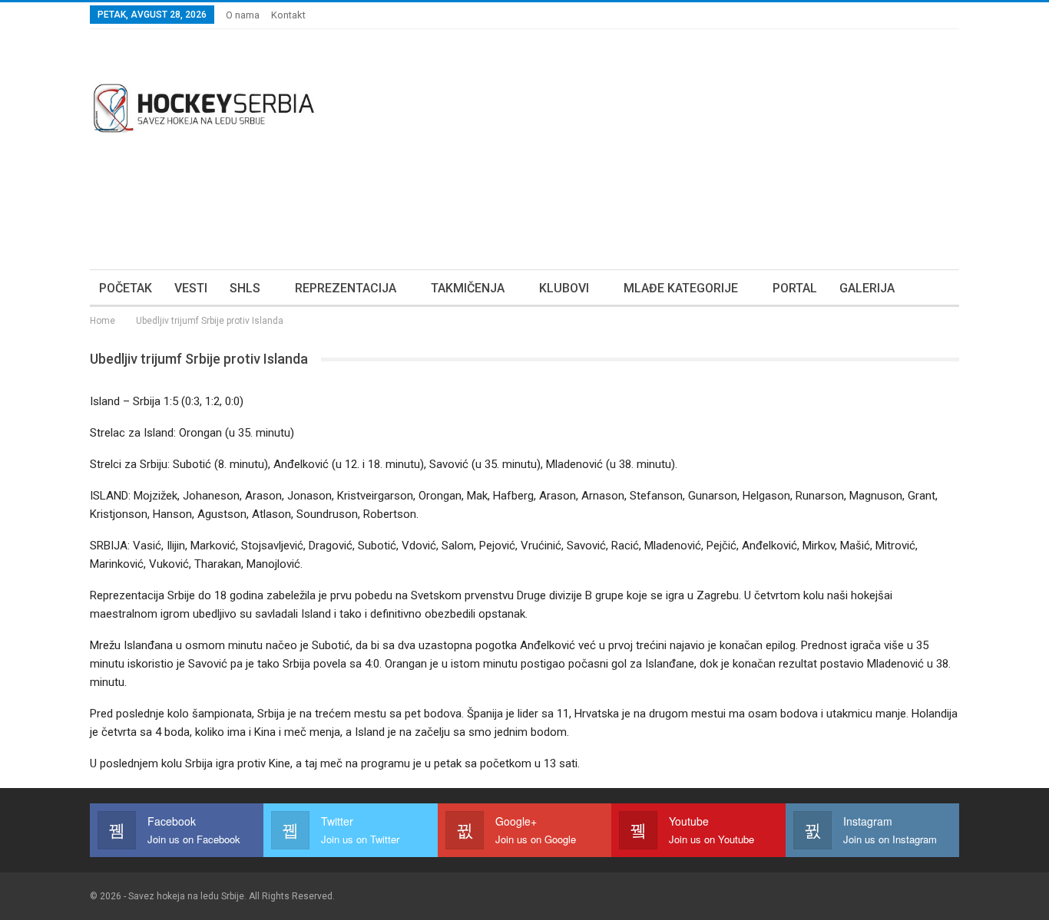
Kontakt (288, 15)
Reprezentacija (345, 288)
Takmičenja (468, 288)
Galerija (867, 288)
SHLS (245, 288)
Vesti (190, 288)
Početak (125, 288)
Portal (795, 288)
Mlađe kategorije (681, 288)
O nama (243, 15)
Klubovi (564, 288)
